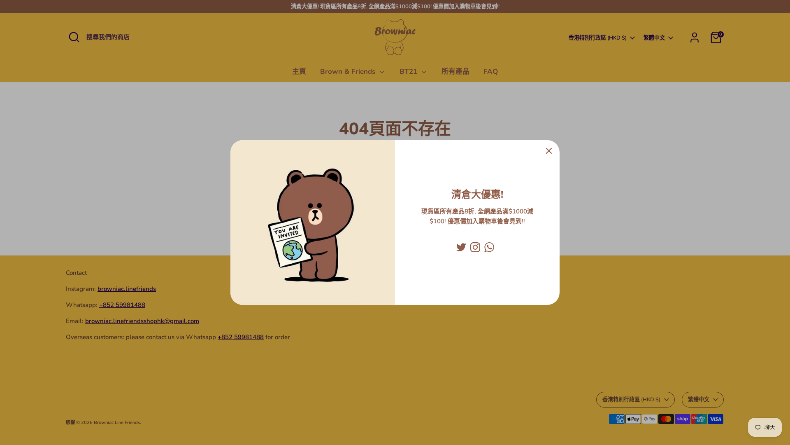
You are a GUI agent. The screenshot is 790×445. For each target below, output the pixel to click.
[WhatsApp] (489, 247)
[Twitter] (461, 247)
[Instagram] (475, 247)
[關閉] (549, 151)
